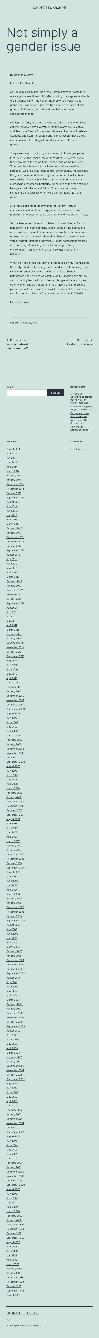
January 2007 (13, 850)
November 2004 (15, 964)
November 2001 (15, 1123)
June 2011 (11, 616)
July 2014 (11, 453)
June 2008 (12, 775)
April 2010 (11, 678)
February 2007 (14, 845)
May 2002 (11, 1096)
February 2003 (14, 1057)
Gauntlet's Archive (49, 8)
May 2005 (11, 938)
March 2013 (12, 524)
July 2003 (11, 1035)
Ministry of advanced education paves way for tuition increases (81, 398)
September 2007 (15, 814)
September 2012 (15, 550)
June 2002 (12, 1092)
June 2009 (12, 722)
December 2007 (15, 801)
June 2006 (12, 880)
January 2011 (13, 638)
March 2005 (13, 947)
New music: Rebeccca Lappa (79, 428)
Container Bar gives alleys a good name (81, 408)
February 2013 (14, 528)
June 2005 (12, 933)
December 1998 (15, 1277)
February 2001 (14, 1162)
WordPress (35, 1325)
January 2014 (13, 480)
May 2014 (11, 462)
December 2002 (15, 1066)
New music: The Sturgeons (79, 421)
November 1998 (15, 1281)
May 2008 (11, 779)
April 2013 (11, 519)
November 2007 (15, 806)
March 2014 (12, 471)
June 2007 (12, 828)
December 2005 (15, 907)
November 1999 (15, 1229)
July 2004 (11, 982)
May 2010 (11, 673)
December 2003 (15, 1013)
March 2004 (13, 999)
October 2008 (14, 757)
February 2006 (14, 898)
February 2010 (14, 687)
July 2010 (11, 665)
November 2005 (15, 911)
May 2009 (11, 726)
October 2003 (14, 1021)
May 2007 (11, 832)
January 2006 (14, 902)
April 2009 (12, 731)
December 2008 (15, 748)
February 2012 (14, 581)
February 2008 (14, 792)
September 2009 (15, 709)
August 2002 (13, 1083)
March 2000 (13, 1211)
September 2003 (15, 1026)
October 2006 (14, 863)
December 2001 (15, 1118)
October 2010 (13, 651)
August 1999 (13, 1242)
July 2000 (11, 1193)
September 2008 (15, 762)
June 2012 (12, 563)
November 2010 (15, 647)
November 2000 (15, 1176)
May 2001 (11, 1149)
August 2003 (13, 1030)
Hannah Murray (23, 74)
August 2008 (13, 766)
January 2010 (13, 691)
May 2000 (11, 1202)
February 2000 (14, 1215)
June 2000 (12, 1198)
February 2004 (14, 1004)
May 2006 (11, 885)
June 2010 (12, 669)
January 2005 (14, 955)
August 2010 (13, 660)
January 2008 (14, 797)
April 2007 (12, 836)
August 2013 (13, 502)
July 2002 (11, 1088)
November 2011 (14, 594)
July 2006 (11, 876)
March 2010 (12, 682)
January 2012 (13, 585)
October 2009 (14, 704)
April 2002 (12, 1101)
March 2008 (13, 788)
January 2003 (14, 1061)
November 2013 (15, 488)
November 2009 (15, 700)
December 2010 (15, 643)
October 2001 (13, 1127)
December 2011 (14, 590)
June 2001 (12, 1145)
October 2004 (14, 969)
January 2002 (14, 1114)
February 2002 (14, 1110)
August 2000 (13, 1189)
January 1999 (13, 1273)
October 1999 (13, 1233)
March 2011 (12, 629)
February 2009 (14, 739)
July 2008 (11, 770)
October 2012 (13, 546)
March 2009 (13, 735)
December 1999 (15, 1224)
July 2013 (11, 506)
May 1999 (11, 1255)
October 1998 (13, 1286)
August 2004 (13, 977)
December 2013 (15, 484)
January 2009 (14, 744)
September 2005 (15, 920)
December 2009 (15, 695)
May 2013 (11, 515)
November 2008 (15, 753)
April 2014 (11, 466)
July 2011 (11, 612)
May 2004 (12, 991)
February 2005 (14, 951)
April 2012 (11, 572)
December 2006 (15, 854)
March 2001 (12, 1158)
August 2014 (13, 449)
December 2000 (15, 1171)
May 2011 (11, 621)
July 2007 (11, 823)
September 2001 (15, 1132)
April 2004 (12, 995)
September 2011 (15, 603)
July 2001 (11, 1140)
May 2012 (11, 568)
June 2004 (12, 986)
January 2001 (13, 1167)
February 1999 (14, 1268)
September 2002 (15, 1079)
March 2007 (13, 841)
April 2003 (12, 1048)
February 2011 (14, 634)
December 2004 (15, 960)
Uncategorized (78, 449)
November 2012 (15, 541)
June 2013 (12, 510)
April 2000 (12, 1207)
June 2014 (12, 457)
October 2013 (13, 493)
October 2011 (13, 598)
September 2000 (15, 1184)
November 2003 (15, 1017)
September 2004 (15, 973)
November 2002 (15, 1070)
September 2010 (15, 656)
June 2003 (12, 1039)
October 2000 (14, 1180)
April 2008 (12, 784)
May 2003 (11, 1043)
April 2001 (11, 1154)
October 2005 (14, 916)
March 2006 (13, 894)
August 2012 (13, 554)
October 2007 (14, 810)
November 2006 (15, 858)
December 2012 (15, 537)
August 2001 (13, 1136)
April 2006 (12, 889)
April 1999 (11, 1259)
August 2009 (13, 713)
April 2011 (11, 625)
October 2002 (14, 1074)
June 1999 (12, 1251)
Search (10, 387)
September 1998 (15, 1290)
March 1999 (12, 1264)
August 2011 (13, 607)
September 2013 (15, 497)
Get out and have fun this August (79, 415)
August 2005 (13, 925)
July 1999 (11, 1246)
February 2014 (14, 475)
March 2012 (12, 576)
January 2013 (13, 532)
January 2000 (14, 1220)
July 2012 (11, 559)
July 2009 (11, 717)
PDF (8, 1319)
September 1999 (15, 1237)
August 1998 (13, 1295)
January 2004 (14, 1008)
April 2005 (12, 942)
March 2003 (13, 1052)
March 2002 (13, 1105)
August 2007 (13, 819)
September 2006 (15, 867)
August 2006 (13, 872)
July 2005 (11, 929)
